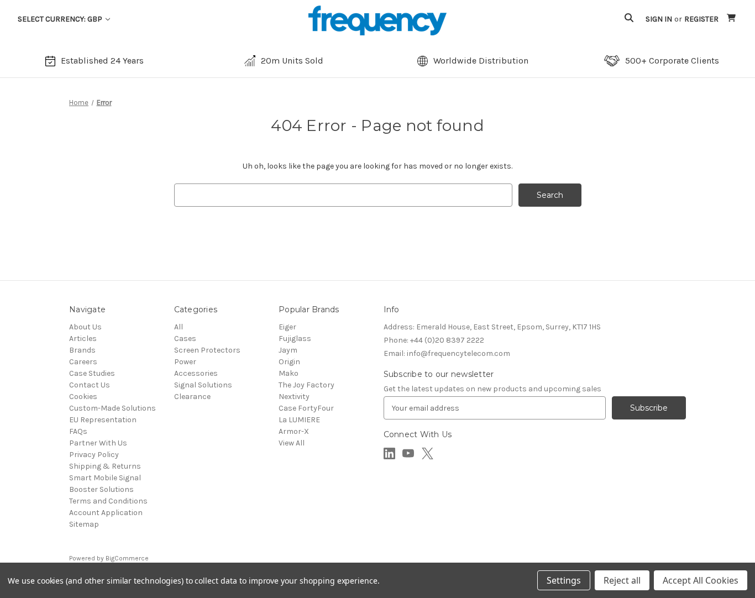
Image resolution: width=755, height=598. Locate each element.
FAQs (78, 431)
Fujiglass (295, 338)
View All (292, 443)
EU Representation (103, 419)
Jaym (288, 350)
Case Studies (92, 373)
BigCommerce (127, 558)
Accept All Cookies (700, 580)
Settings (564, 580)
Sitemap (84, 524)
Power (185, 361)
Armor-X (294, 431)
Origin (289, 361)
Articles (83, 338)
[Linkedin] (389, 453)
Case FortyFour (306, 408)
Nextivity (294, 396)
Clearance (192, 396)
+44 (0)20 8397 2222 (434, 340)
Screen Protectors (207, 350)
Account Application (106, 512)
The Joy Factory (306, 385)
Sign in (659, 19)
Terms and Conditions (108, 501)
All (178, 327)
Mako (288, 373)
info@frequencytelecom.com (447, 353)
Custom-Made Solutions (112, 408)
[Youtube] (408, 453)
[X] (427, 453)
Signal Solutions (203, 385)
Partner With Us (98, 443)
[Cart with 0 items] (732, 19)
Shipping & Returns (105, 466)
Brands (82, 350)
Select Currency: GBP (61, 19)
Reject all (622, 580)
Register (701, 19)
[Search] (628, 19)
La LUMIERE (299, 419)
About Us (85, 327)
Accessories (196, 373)
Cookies (83, 396)
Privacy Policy (94, 454)
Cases (185, 338)
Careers (83, 361)
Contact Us (89, 385)
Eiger (287, 327)
